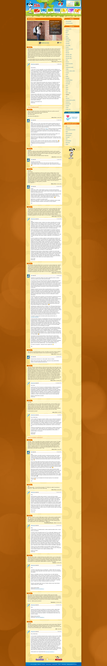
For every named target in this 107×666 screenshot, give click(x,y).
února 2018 (59, 218)
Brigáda (67, 30)
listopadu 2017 (58, 380)
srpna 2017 (59, 449)
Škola (67, 90)
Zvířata (67, 107)
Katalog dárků (64, 664)
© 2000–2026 (33, 664)
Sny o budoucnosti (33, 107)
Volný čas (67, 98)
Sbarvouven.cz (68, 135)
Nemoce (67, 61)
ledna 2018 (59, 216)
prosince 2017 (58, 354)
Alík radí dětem (68, 21)
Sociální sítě (68, 81)
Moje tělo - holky (69, 54)
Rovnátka (67, 78)
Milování (67, 50)
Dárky (67, 36)
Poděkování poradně (69, 67)
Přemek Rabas (68, 140)
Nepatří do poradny (69, 63)
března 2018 (58, 186)
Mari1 (67, 131)
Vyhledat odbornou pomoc (70, 100)
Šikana (67, 89)
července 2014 (58, 602)
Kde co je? (39, 664)
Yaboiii (67, 144)
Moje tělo (67, 52)
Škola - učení (68, 92)
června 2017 (58, 489)
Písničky (59, 664)
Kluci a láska (68, 45)
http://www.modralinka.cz (39, 588)
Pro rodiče (43, 664)
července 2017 (58, 492)
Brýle (67, 32)
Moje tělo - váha (69, 58)
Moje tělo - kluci (68, 56)
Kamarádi (67, 43)
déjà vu (46, 128)
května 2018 (59, 64)
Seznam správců (48, 664)
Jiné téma (67, 41)
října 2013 (59, 631)
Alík (66, 126)
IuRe (67, 138)
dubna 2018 (59, 61)
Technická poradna (69, 23)
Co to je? (67, 34)
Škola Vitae (68, 142)
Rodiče (67, 76)
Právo (67, 74)
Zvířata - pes (68, 109)
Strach (67, 87)
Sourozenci (68, 83)
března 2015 (58, 562)
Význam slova (68, 103)
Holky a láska (68, 39)
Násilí (67, 59)
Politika (67, 69)
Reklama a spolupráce (72, 664)
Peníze (67, 65)
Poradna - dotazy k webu (70, 70)
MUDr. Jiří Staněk (69, 133)
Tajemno (29, 47)
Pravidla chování (54, 664)
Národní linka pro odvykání (70, 129)
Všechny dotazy (68, 28)
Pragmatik (67, 137)
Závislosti (67, 105)
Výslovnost (68, 101)
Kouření (67, 47)
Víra (66, 96)
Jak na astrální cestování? (35, 437)
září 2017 (59, 412)
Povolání (67, 72)
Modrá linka (68, 127)
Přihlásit (77, 5)
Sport (67, 85)
